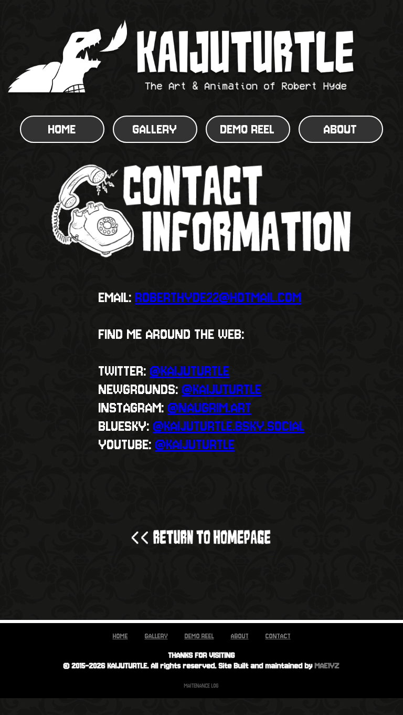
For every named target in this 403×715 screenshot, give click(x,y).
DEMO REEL (247, 129)
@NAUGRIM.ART (210, 408)
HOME (62, 129)
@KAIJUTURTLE (190, 371)
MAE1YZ (327, 665)
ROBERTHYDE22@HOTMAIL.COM (218, 297)
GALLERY (155, 129)
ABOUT (340, 129)
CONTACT (278, 635)
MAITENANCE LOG (201, 685)
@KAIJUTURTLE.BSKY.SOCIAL (229, 426)
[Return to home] (201, 537)
